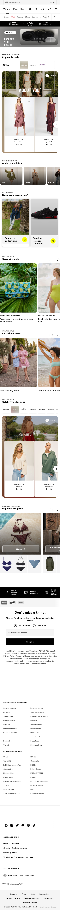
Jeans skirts (8, 737)
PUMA (33, 777)
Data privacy (44, 894)
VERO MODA (8, 789)
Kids (22, 9)
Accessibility (49, 898)
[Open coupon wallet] (29, 9)
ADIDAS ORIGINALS (11, 793)
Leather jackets (10, 732)
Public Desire (35, 769)
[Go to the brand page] (10, 37)
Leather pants (36, 708)
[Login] (36, 9)
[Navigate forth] (48, 17)
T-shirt (6, 745)
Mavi (32, 789)
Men (15, 9)
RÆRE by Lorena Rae (12, 765)
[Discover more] (30, 84)
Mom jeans (34, 732)
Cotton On (8, 769)
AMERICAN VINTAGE (12, 781)
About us (13, 894)
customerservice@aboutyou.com (20, 661)
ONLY (5, 757)
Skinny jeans (8, 716)
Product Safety (30, 903)
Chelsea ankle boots (39, 716)
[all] (30, 65)
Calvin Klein (8, 777)
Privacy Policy (9, 656)
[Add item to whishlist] (29, 100)
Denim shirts (35, 728)
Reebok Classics (37, 793)
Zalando (46, 907)
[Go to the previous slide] (48, 39)
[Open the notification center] (42, 9)
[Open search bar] (53, 17)
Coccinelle (34, 761)
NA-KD (33, 757)
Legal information (31, 898)
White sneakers (37, 712)
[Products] (20, 564)
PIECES (33, 765)
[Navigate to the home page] (18, 814)
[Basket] (56, 9)
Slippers (6, 724)
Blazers (6, 712)
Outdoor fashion (10, 728)
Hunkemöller (8, 773)
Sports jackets (9, 708)
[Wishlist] (49, 9)
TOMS (6, 785)
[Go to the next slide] (53, 39)
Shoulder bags (36, 745)
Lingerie (33, 720)
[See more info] (10, 75)
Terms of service (13, 898)
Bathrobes (7, 741)
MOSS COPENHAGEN (39, 781)
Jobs (33, 894)
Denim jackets (9, 720)
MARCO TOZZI (36, 773)
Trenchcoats (35, 737)
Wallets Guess (36, 724)
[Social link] (6, 825)
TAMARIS (7, 761)
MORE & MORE (36, 785)
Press (24, 894)
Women (7, 9)
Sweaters (34, 741)
